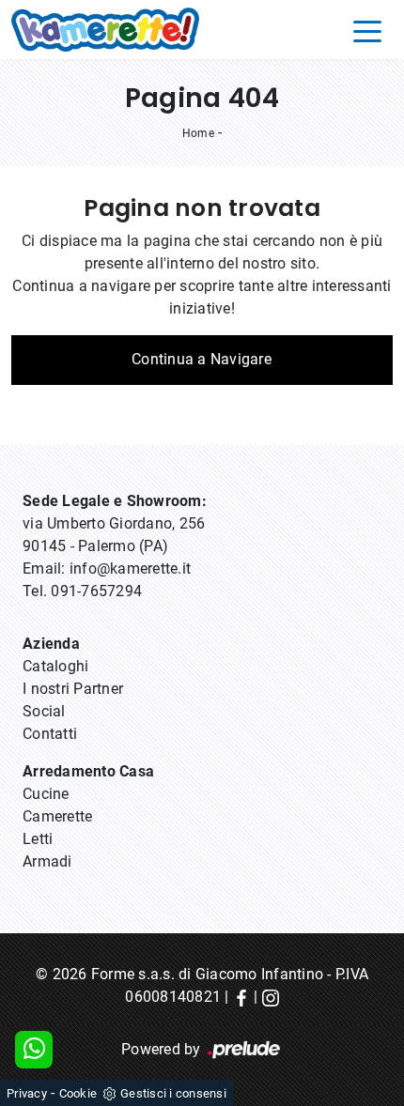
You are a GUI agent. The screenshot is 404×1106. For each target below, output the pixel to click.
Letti (38, 839)
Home (198, 133)
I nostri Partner (73, 689)
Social (44, 711)
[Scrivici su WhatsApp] (34, 1049)
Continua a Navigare (202, 359)
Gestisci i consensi (173, 1093)
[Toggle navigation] (367, 30)
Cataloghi (55, 666)
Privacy (27, 1093)
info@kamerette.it (130, 568)
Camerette (57, 816)
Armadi (47, 861)
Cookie (78, 1093)
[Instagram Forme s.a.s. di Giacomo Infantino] (270, 997)
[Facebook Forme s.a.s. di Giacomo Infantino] (241, 997)
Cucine (46, 794)
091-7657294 (96, 591)
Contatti (50, 734)
